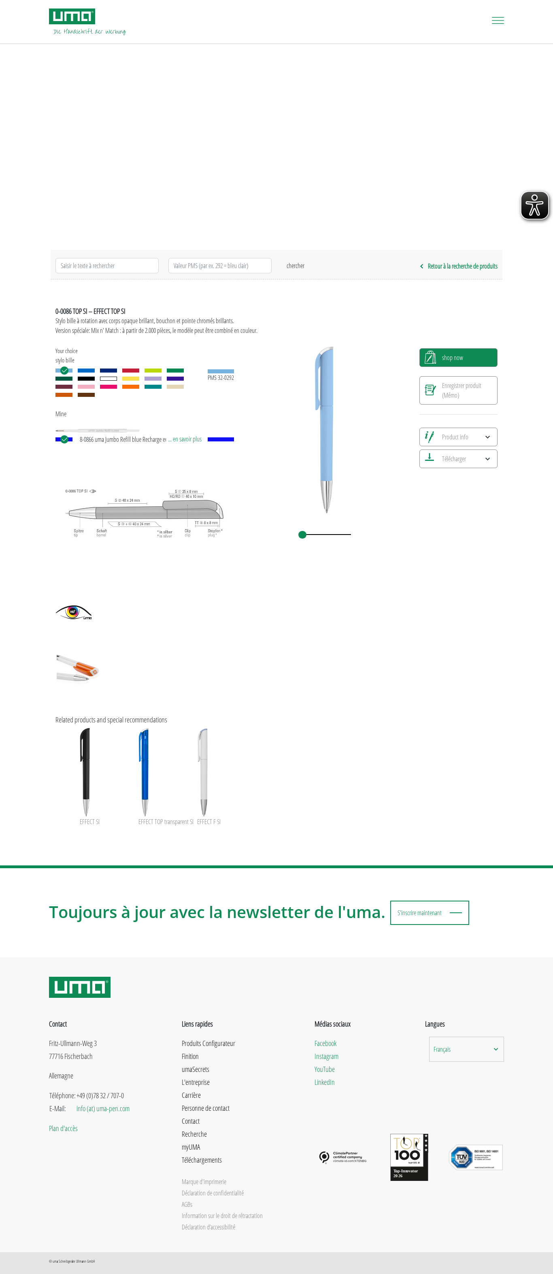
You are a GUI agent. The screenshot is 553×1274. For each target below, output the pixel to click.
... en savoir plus (185, 439)
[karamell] (63, 395)
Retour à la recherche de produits (463, 266)
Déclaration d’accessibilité (208, 1227)
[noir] (86, 379)
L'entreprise (196, 1082)
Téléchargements (202, 1160)
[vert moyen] (175, 371)
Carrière (191, 1095)
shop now (452, 357)
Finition (190, 1056)
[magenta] (108, 387)
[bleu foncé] (108, 371)
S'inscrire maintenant (420, 912)
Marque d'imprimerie (204, 1181)
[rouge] (130, 371)
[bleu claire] (63, 371)
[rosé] (86, 387)
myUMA (191, 1147)
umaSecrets (195, 1069)
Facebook (325, 1043)
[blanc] (108, 379)
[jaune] (130, 379)
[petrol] (153, 387)
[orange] (130, 387)
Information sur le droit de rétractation (222, 1215)
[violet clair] (153, 379)
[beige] (175, 387)
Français (442, 1049)
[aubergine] (63, 387)
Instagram (326, 1056)
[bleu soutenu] (86, 371)
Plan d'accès (63, 1128)
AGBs (187, 1204)
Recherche (194, 1134)
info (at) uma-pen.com (103, 1108)
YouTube (325, 1069)
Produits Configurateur (208, 1043)
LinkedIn (325, 1082)
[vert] (63, 379)
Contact (191, 1121)
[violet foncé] (175, 379)
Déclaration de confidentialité (213, 1193)
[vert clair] (153, 371)
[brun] (86, 395)
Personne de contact (206, 1108)
